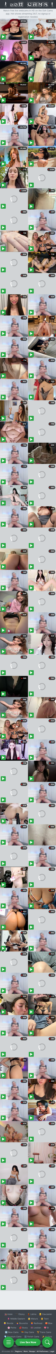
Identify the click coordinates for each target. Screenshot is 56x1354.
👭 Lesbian (35, 1327)
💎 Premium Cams (12, 1336)
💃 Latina (31, 1314)
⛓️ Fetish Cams (31, 1336)
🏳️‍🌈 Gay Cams (27, 1332)
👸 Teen (45, 1318)
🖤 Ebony (20, 1314)
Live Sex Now (28, 1342)
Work (25, 1351)
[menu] (8, 1342)
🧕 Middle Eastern (16, 1318)
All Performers (42, 1351)
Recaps (32, 1351)
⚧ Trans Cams (44, 1332)
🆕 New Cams (12, 1332)
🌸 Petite (11, 1327)
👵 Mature (33, 1318)
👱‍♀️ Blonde (8, 1323)
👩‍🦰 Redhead (36, 1323)
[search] (47, 1342)
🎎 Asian (8, 1314)
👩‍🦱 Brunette (22, 1323)
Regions (18, 1351)
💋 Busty (23, 1327)
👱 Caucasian (45, 1314)
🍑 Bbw (48, 1323)
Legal (52, 1351)
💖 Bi (46, 1327)
